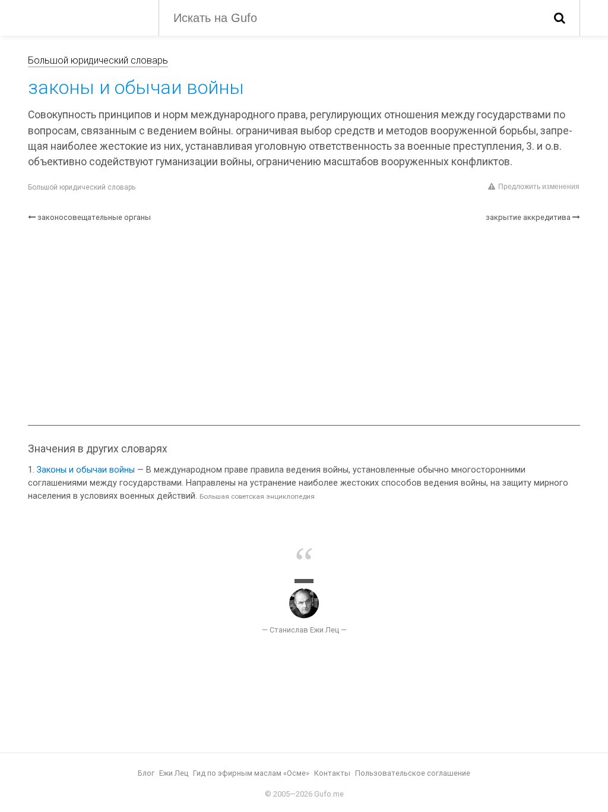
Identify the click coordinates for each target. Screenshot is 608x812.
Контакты (332, 773)
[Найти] (560, 18)
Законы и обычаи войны (86, 470)
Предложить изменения (539, 186)
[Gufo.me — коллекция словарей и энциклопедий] (84, 17)
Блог (146, 773)
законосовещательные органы (94, 217)
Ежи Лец (173, 773)
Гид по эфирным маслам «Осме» (251, 773)
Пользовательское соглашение (412, 773)
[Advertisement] (304, 324)
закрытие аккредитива (528, 217)
